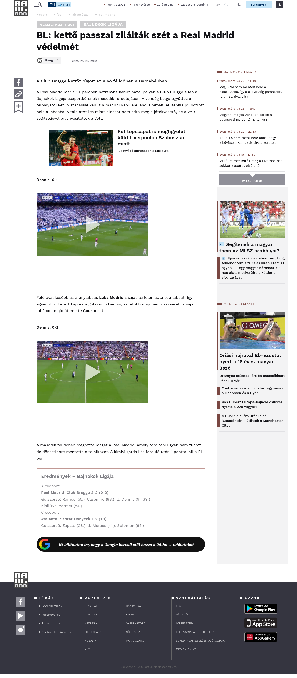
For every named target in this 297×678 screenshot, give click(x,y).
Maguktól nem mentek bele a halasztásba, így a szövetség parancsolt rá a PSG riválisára (250, 92)
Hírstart (91, 614)
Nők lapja (133, 631)
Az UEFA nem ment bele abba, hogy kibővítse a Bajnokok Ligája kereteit (247, 140)
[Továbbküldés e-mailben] (18, 94)
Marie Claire (135, 640)
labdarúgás (80, 14)
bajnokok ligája (103, 24)
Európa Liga (165, 4)
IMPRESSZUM (184, 623)
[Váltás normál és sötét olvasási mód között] (239, 4)
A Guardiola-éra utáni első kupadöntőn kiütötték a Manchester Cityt (252, 420)
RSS (178, 605)
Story (130, 614)
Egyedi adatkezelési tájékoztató (200, 640)
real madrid (107, 14)
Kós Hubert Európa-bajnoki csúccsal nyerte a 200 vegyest (253, 404)
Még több (252, 181)
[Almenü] (38, 5)
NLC (87, 649)
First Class (93, 631)
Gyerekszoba (135, 623)
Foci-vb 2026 (116, 4)
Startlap (91, 605)
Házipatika (133, 605)
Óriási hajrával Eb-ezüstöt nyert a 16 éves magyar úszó (250, 362)
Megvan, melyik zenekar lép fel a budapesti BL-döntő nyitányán (245, 117)
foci (59, 14)
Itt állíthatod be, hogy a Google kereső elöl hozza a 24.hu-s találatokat (126, 544)
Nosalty (90, 640)
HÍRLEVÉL (182, 614)
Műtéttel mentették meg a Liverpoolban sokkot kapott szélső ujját (250, 163)
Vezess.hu (92, 623)
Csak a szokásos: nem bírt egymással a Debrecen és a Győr (253, 390)
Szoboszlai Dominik (194, 4)
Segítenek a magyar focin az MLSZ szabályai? (249, 247)
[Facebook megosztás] (18, 82)
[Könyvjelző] (18, 107)
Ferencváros (141, 4)
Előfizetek (258, 5)
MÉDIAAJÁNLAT (186, 649)
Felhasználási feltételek (195, 631)
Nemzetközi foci (57, 25)
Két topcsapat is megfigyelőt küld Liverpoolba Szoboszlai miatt (151, 137)
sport (43, 14)
